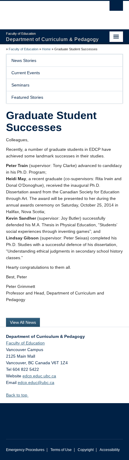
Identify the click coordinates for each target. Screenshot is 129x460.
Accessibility (110, 450)
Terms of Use (61, 450)
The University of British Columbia (47, 12)
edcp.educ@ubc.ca (36, 382)
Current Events (25, 72)
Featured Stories (27, 97)
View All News (23, 322)
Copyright (86, 450)
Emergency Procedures (25, 450)
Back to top (17, 395)
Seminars (20, 85)
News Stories (23, 60)
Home (46, 49)
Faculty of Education (23, 49)
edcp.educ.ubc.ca (39, 376)
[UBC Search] (116, 7)
